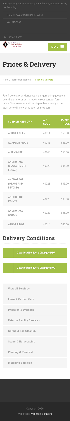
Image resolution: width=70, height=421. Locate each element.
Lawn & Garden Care (21, 299)
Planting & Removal (20, 352)
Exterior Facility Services (24, 320)
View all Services (19, 288)
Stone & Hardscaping (21, 341)
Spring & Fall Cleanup (22, 331)
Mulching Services (20, 362)
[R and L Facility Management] (19, 44)
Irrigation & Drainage (21, 309)
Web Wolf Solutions (41, 413)
